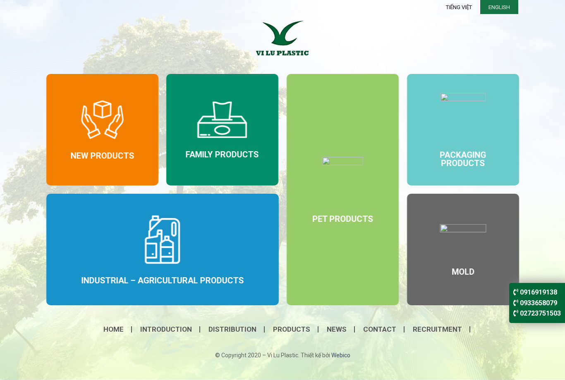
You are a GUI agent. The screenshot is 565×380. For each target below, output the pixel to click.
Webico (340, 355)
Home (113, 329)
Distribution (232, 329)
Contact (379, 329)
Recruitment (437, 329)
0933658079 (537, 303)
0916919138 (537, 292)
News (337, 329)
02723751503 (539, 313)
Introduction (166, 329)
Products (291, 329)
